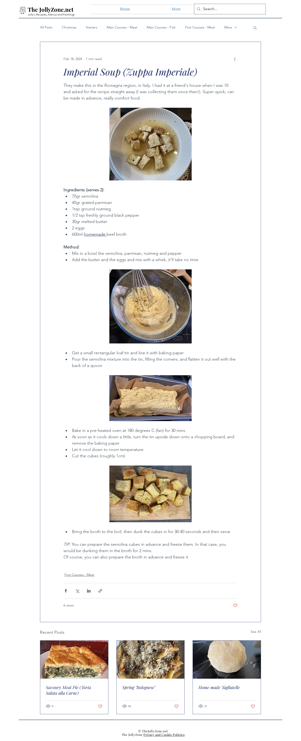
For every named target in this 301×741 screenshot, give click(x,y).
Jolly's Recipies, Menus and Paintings (51, 14)
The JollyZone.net (50, 9)
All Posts (46, 27)
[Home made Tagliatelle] (227, 660)
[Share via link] (100, 591)
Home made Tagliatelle (219, 687)
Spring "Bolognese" (138, 687)
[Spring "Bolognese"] (151, 660)
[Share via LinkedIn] (89, 591)
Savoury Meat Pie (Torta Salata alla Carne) (68, 690)
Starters (91, 27)
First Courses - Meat (200, 27)
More (228, 27)
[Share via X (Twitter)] (77, 591)
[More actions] (235, 59)
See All (256, 631)
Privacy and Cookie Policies (164, 735)
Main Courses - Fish (161, 27)
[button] (255, 27)
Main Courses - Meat (122, 27)
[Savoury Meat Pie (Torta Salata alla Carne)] (74, 660)
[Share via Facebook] (65, 591)
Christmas (69, 27)
